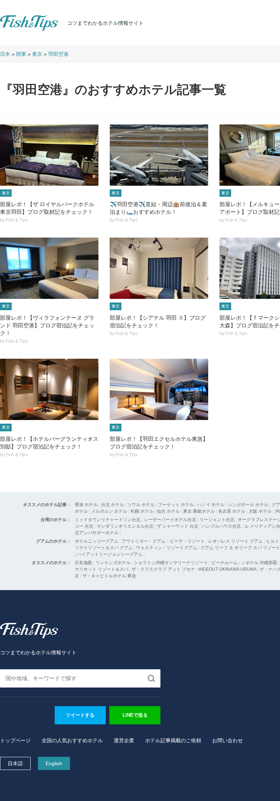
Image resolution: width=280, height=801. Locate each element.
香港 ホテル (86, 504)
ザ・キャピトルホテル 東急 (109, 575)
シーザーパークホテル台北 (170, 519)
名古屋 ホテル (231, 511)
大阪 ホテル (260, 511)
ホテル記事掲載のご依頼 (173, 740)
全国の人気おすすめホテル (72, 740)
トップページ (15, 740)
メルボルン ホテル (109, 511)
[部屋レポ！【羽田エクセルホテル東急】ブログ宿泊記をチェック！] (159, 389)
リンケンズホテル (113, 562)
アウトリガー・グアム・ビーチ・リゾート (163, 541)
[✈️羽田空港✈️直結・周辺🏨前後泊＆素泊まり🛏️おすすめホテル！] (159, 155)
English (54, 763)
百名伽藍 (83, 562)
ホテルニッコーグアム (96, 541)
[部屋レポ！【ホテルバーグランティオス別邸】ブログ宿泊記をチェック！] (49, 389)
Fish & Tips (14, 30)
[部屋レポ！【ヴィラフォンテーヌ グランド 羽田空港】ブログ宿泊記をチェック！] (49, 268)
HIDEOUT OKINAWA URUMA (227, 569)
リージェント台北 (216, 519)
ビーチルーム (225, 562)
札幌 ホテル (142, 511)
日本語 (15, 763)
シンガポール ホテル (248, 504)
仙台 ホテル (168, 511)
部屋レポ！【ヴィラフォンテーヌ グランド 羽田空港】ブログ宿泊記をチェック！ (47, 325)
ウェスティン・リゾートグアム (166, 547)
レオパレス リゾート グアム (235, 541)
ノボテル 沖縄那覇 (259, 562)
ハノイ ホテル (211, 504)
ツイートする (80, 715)
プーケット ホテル (176, 504)
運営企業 (124, 740)
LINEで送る (135, 715)
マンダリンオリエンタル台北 (125, 526)
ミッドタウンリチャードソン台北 (107, 519)
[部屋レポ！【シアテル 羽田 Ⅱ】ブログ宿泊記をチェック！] (159, 268)
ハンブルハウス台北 (221, 526)
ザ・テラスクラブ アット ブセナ (163, 569)
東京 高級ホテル (199, 511)
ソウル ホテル (141, 504)
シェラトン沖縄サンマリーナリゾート (171, 562)
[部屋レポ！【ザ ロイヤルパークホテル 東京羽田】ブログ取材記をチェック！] (49, 155)
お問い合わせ (227, 740)
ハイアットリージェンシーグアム (110, 554)
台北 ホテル (112, 504)
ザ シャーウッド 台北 (177, 526)
